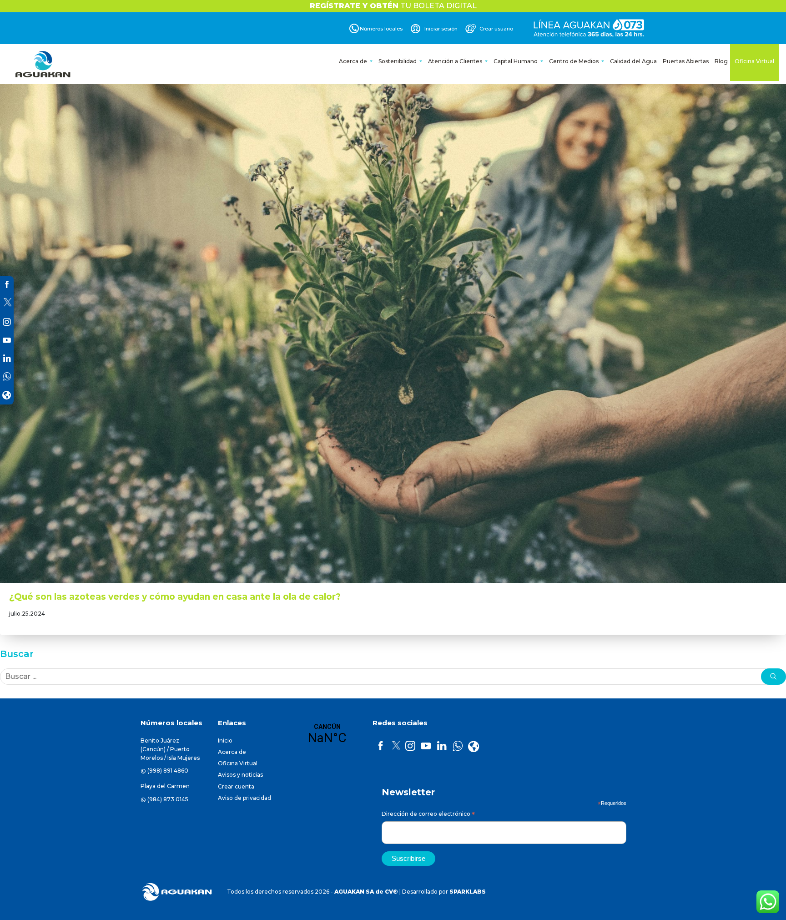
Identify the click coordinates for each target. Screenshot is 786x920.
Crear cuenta (236, 786)
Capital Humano (516, 61)
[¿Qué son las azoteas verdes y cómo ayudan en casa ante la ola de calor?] (393, 321)
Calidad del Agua (633, 61)
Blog (721, 61)
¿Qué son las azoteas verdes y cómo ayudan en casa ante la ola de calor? (175, 596)
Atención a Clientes (456, 61)
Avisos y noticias (240, 774)
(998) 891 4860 (167, 770)
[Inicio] (43, 64)
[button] (773, 676)
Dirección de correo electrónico (428, 815)
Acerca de (353, 61)
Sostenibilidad (398, 61)
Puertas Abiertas (686, 61)
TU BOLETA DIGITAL (393, 5)
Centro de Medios (574, 61)
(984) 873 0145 (167, 799)
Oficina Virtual (754, 61)
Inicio (225, 740)
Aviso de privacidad (244, 797)
